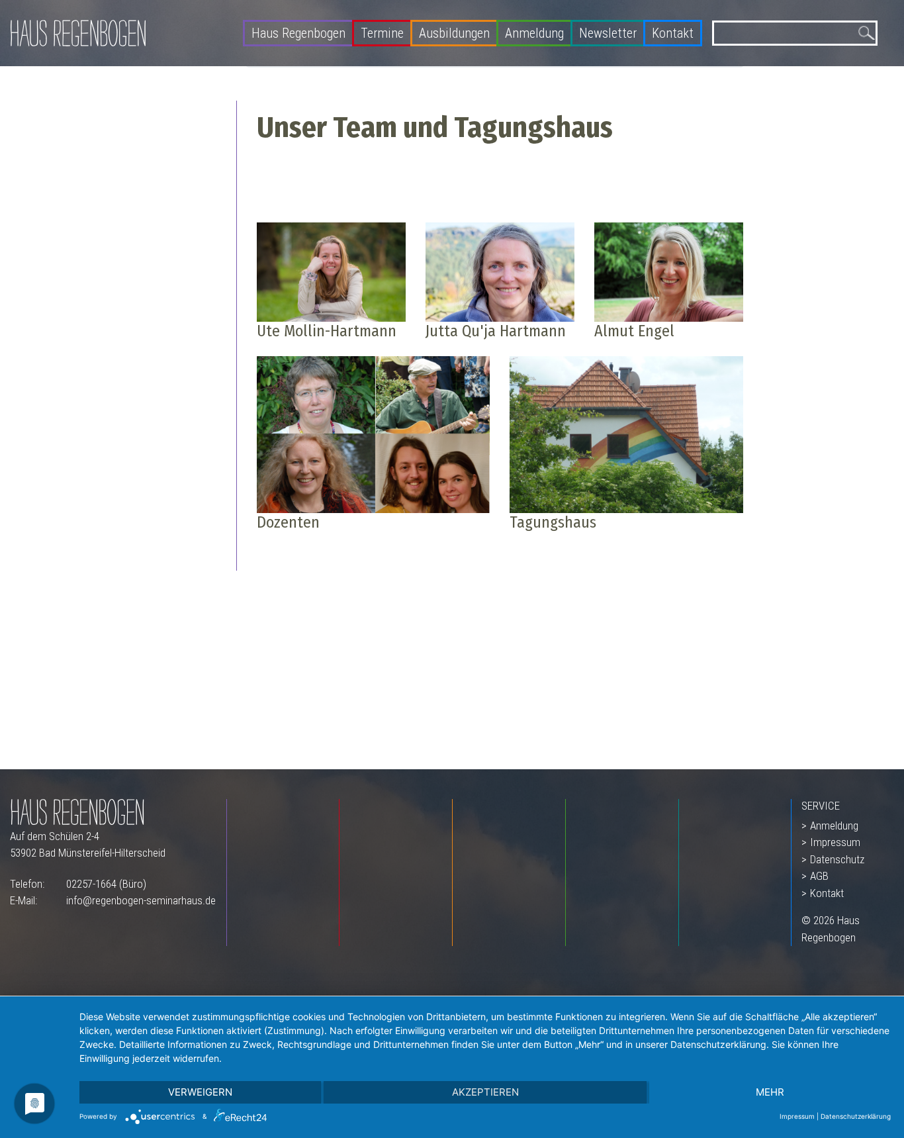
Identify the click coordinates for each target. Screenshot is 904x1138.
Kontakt (673, 32)
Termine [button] (382, 32)
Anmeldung (534, 32)
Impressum (835, 842)
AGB (819, 876)
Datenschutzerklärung (856, 1116)
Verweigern (200, 1092)
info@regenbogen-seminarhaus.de (141, 900)
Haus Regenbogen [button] (298, 32)
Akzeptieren (485, 1092)
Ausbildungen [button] (454, 32)
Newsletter (608, 32)
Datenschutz (837, 859)
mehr (770, 1092)
